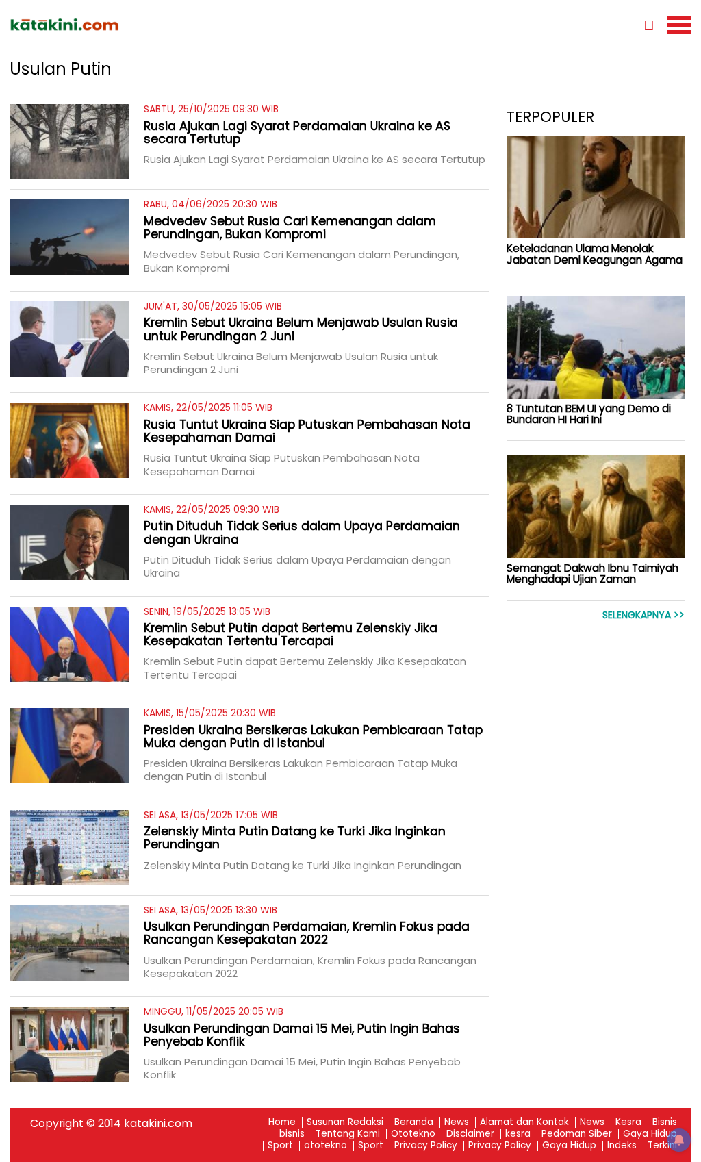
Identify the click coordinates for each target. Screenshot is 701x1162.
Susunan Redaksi (345, 1122)
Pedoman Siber (576, 1134)
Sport (280, 1146)
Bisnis (664, 1122)
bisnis (292, 1134)
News (456, 1122)
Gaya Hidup (650, 1134)
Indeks (622, 1146)
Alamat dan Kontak (524, 1122)
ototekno (325, 1146)
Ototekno (413, 1134)
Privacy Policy (425, 1146)
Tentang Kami (348, 1134)
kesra (518, 1134)
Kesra (628, 1122)
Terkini (662, 1146)
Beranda (413, 1122)
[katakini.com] (180, 24)
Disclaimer (470, 1134)
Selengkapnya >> (643, 615)
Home (282, 1122)
